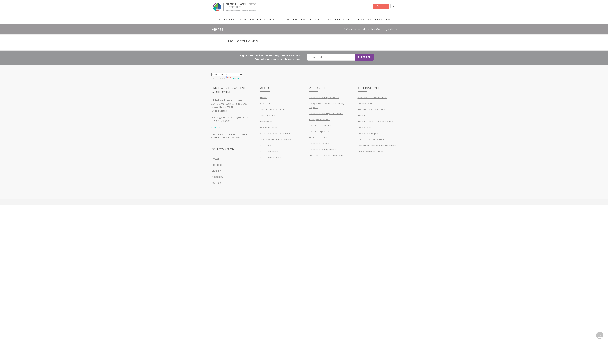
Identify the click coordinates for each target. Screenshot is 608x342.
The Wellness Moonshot (371, 139)
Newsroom (266, 121)
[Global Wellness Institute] (235, 7)
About (221, 19)
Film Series (363, 19)
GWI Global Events (270, 157)
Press (387, 19)
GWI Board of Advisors (272, 109)
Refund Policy (230, 134)
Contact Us (217, 127)
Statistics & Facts (318, 137)
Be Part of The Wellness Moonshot (377, 145)
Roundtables (365, 127)
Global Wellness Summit (371, 151)
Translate (236, 78)
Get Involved (365, 103)
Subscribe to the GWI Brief (275, 133)
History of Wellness (319, 119)
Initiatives (313, 19)
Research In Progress (321, 125)
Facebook (216, 164)
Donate (381, 6)
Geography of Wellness (292, 19)
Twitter (215, 158)
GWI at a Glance (269, 115)
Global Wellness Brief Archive (276, 139)
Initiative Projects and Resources (376, 121)
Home (263, 97)
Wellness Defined (253, 19)
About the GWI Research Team (326, 155)
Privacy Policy (217, 134)
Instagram (217, 176)
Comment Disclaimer (230, 138)
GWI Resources (269, 151)
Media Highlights (269, 127)
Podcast (350, 19)
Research (271, 19)
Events (376, 19)
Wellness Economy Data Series (326, 113)
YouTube (216, 182)
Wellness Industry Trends (322, 149)
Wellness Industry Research (324, 97)
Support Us (235, 19)
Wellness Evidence (332, 19)
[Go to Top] (599, 335)
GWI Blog (265, 145)
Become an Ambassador (371, 109)
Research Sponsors (319, 131)
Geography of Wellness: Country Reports (326, 105)
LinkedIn (216, 170)
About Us (265, 103)
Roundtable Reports (369, 133)
